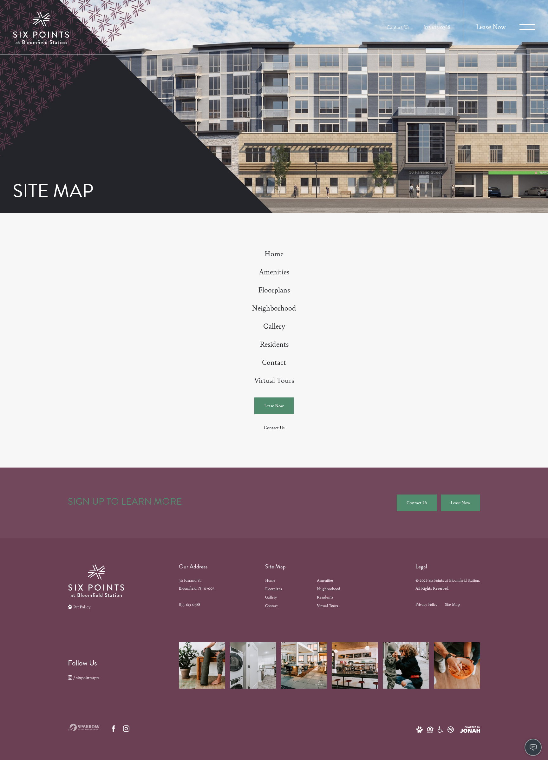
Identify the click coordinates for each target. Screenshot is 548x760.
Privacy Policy (426, 604)
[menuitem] (274, 254)
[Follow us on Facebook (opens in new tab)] (113, 728)
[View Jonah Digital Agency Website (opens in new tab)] (470, 729)
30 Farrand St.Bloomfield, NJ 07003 (196, 584)
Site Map (452, 604)
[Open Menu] (527, 27)
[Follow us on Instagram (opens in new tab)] (126, 728)
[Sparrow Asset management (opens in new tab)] (84, 728)
